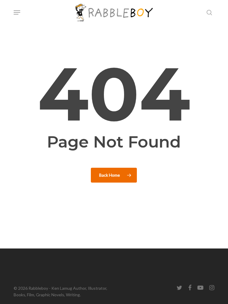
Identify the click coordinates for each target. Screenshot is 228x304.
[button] (17, 12)
